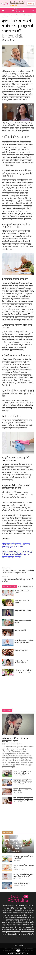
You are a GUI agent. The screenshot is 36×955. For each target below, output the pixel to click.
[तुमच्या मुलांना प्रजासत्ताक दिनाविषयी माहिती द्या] (8, 665)
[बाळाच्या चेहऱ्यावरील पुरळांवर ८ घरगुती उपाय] (7, 791)
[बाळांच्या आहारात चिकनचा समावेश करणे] (7, 868)
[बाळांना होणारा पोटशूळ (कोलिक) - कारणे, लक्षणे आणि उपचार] (8, 645)
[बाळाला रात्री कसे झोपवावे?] (7, 886)
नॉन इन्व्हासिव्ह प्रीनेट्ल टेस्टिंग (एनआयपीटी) (22, 592)
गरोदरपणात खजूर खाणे (20, 650)
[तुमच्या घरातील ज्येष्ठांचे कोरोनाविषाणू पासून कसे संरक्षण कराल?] (18, 56)
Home (3, 15)
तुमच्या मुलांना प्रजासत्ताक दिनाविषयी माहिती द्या (21, 661)
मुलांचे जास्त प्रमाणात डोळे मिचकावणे (21, 601)
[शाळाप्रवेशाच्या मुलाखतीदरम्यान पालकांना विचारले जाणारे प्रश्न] (7, 773)
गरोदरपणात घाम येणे (20, 630)
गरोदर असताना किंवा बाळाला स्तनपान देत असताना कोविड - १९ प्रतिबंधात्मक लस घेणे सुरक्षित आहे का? (18, 572)
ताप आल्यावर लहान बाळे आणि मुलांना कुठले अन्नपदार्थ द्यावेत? (23, 781)
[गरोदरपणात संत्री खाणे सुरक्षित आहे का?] (8, 626)
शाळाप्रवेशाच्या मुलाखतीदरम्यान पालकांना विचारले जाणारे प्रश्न (23, 772)
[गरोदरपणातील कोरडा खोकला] (8, 616)
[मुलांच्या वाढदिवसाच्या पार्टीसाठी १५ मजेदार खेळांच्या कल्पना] (8, 675)
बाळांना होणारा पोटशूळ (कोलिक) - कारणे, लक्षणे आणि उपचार (24, 641)
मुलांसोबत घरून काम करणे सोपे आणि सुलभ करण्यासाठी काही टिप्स (17, 580)
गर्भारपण (4, 734)
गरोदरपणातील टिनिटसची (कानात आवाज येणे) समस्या (15, 739)
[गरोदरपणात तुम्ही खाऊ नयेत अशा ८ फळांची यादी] (7, 859)
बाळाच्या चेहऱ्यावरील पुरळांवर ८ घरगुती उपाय (23, 790)
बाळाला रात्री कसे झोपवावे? (21, 883)
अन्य (9, 15)
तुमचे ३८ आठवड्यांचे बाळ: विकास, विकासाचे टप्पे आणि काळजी (24, 875)
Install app (31, 3)
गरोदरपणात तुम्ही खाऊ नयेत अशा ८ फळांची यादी (23, 857)
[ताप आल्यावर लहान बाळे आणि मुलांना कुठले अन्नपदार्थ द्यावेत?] (7, 782)
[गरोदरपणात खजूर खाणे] (8, 655)
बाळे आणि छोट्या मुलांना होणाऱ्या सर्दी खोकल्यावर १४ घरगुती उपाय (23, 799)
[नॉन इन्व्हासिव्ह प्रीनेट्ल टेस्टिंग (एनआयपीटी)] (8, 596)
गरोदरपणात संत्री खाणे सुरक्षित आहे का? (22, 621)
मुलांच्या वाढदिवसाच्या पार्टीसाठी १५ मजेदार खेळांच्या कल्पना (23, 671)
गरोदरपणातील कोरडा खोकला (22, 610)
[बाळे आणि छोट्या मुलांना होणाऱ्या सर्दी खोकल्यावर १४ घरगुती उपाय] (7, 800)
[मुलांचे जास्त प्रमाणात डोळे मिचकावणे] (8, 606)
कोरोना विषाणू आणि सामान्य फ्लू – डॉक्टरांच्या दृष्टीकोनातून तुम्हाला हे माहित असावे (16, 545)
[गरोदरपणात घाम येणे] (8, 635)
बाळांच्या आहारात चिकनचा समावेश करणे (24, 866)
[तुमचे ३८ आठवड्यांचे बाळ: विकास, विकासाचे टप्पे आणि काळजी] (7, 877)
